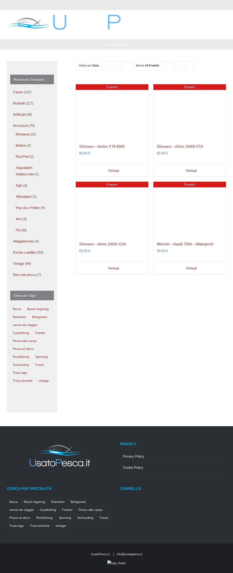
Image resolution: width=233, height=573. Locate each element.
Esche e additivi (24, 252)
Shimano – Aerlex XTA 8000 (102, 146)
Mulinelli (19, 103)
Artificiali (19, 114)
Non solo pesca (24, 275)
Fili (18, 230)
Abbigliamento (23, 241)
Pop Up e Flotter (28, 208)
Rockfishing (21, 357)
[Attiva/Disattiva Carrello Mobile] (216, 32)
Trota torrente (23, 380)
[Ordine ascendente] (126, 65)
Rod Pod (22, 156)
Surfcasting (21, 365)
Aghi (19, 185)
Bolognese (39, 317)
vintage (43, 380)
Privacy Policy (133, 456)
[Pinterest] (26, 481)
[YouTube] (32, 481)
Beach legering (38, 309)
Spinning (41, 357)
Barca (17, 309)
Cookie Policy (133, 467)
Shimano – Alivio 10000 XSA (102, 244)
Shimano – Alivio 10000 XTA (180, 146)
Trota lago (20, 372)
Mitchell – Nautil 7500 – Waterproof (185, 244)
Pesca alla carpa (25, 341)
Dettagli (113, 170)
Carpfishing (21, 333)
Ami (19, 219)
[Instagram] (20, 481)
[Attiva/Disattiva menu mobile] (224, 32)
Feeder (40, 333)
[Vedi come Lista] (189, 65)
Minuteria (22, 134)
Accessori (20, 125)
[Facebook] (8, 481)
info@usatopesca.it (129, 554)
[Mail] (39, 481)
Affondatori (24, 197)
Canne (18, 92)
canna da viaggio (25, 325)
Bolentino (19, 317)
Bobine (21, 145)
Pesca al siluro (23, 349)
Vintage (18, 263)
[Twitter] (14, 481)
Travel (39, 365)
